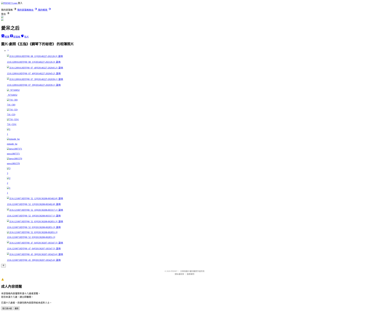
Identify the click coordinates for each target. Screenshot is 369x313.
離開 (16, 308)
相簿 (7, 37)
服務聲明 (190, 274)
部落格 (17, 37)
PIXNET (174, 271)
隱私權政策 (179, 274)
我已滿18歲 (7, 308)
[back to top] (3, 266)
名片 (26, 37)
